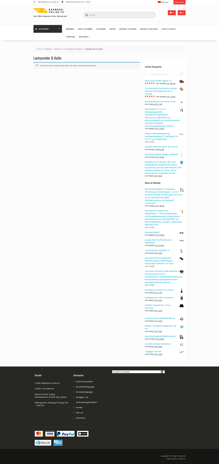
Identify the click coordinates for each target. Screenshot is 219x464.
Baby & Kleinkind (85, 29)
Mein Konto (179, 2)
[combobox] (164, 73)
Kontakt (79, 407)
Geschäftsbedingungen (85, 387)
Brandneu (70, 29)
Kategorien (43, 29)
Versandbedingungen (84, 392)
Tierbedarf (70, 36)
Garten (113, 29)
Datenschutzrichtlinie (84, 381)
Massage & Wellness (149, 29)
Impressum (80, 418)
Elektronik (101, 29)
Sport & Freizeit (169, 29)
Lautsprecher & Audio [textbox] (164, 74)
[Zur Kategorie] (163, 371)
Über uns (79, 412)
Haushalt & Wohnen (127, 29)
